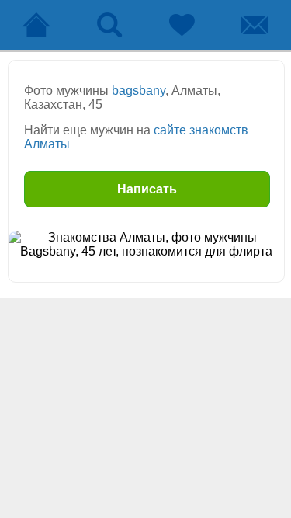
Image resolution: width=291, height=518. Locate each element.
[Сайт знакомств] (36, 25)
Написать (147, 189)
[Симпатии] (182, 25)
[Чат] (254, 25)
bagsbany (138, 90)
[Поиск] (109, 25)
